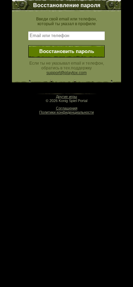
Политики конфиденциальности (66, 112)
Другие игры (66, 97)
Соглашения (66, 108)
